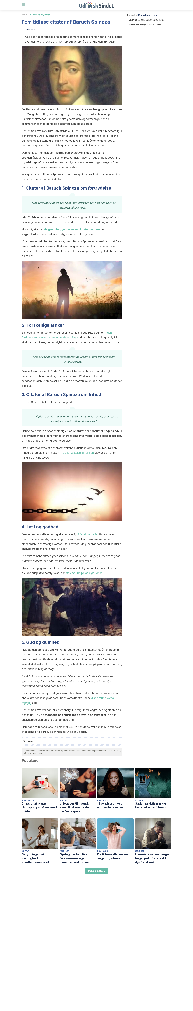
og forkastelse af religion (78, 452)
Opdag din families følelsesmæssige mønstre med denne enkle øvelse (74, 858)
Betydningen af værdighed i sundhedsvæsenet (35, 858)
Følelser (64, 851)
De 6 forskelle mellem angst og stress (113, 856)
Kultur (25, 15)
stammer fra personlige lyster (84, 573)
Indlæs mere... (96, 870)
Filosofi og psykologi (40, 15)
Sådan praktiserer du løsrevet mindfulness (150, 805)
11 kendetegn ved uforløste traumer (110, 805)
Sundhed (139, 851)
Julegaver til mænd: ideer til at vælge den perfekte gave (75, 807)
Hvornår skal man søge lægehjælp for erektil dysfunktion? (152, 858)
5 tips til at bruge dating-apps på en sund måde (39, 807)
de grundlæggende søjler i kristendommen (72, 229)
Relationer (28, 800)
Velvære (139, 800)
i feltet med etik (87, 534)
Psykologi (103, 800)
